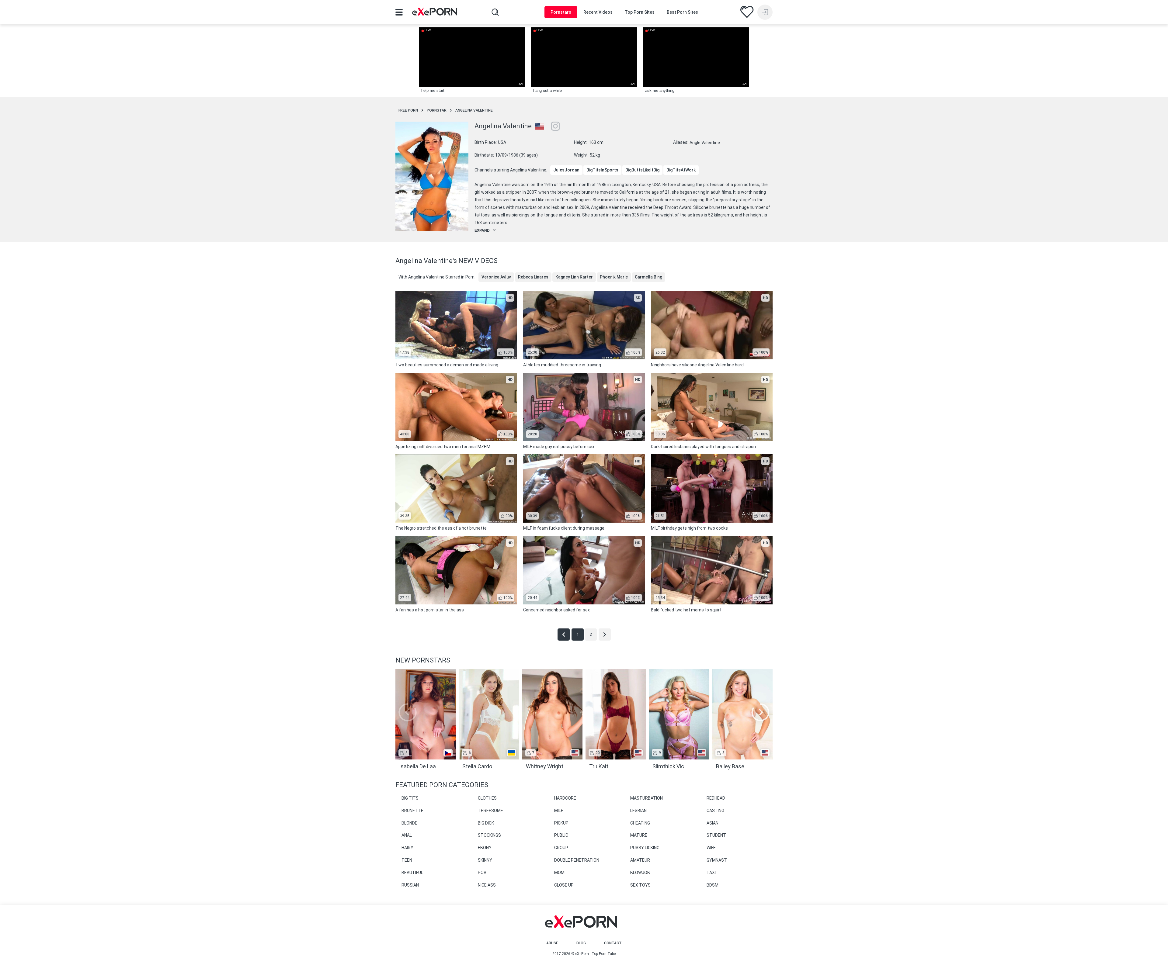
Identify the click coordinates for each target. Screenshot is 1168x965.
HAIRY (407, 847)
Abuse (552, 943)
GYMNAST (717, 860)
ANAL (406, 835)
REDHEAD (716, 798)
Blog (581, 943)
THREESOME (490, 810)
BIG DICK (486, 823)
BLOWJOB (640, 872)
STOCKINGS (489, 835)
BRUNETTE (412, 810)
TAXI (711, 872)
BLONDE (409, 823)
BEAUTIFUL (412, 872)
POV (482, 872)
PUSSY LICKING (644, 847)
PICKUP (561, 823)
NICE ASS (487, 885)
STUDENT (716, 835)
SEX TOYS (640, 885)
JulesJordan (566, 170)
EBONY (485, 847)
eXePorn (582, 954)
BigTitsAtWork (681, 170)
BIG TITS (410, 798)
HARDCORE (565, 798)
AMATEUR (640, 860)
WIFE (711, 847)
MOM (559, 872)
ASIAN (712, 823)
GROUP (561, 847)
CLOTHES (487, 798)
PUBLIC (561, 835)
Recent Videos (598, 12)
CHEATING (640, 823)
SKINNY (485, 860)
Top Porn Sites (640, 12)
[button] (760, 712)
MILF (558, 810)
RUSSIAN (410, 885)
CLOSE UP (564, 885)
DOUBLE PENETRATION (576, 860)
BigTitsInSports (602, 170)
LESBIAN (638, 810)
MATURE (638, 835)
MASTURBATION (646, 798)
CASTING (715, 810)
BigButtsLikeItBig (642, 170)
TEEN (406, 860)
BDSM (712, 885)
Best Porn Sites (682, 12)
